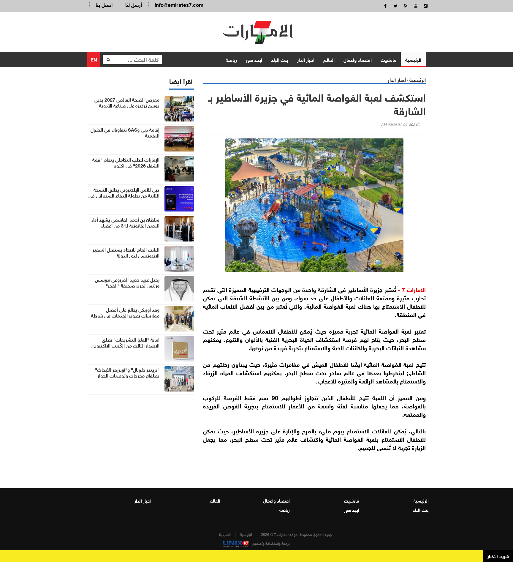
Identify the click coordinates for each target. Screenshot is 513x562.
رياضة (231, 59)
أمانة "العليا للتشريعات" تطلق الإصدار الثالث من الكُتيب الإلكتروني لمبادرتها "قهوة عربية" (125, 345)
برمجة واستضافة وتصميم (270, 543)
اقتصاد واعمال (357, 59)
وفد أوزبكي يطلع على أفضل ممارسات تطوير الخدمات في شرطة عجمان (125, 315)
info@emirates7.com (179, 4)
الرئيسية (413, 59)
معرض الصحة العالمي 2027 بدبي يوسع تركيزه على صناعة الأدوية (126, 102)
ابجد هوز (254, 59)
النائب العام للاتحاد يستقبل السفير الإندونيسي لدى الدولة (126, 252)
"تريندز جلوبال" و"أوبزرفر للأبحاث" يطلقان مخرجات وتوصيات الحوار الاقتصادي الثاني (127, 375)
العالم (329, 59)
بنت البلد (279, 59)
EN (94, 59)
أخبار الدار (397, 79)
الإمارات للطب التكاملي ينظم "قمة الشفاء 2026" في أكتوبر (125, 162)
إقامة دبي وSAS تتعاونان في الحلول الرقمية (125, 132)
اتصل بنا (104, 4)
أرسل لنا (133, 4)
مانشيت (388, 59)
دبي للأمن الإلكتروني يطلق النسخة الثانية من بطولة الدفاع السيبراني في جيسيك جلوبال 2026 (123, 195)
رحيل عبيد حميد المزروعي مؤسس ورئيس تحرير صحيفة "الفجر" (127, 282)
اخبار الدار (305, 59)
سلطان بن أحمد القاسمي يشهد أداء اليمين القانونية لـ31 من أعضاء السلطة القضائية (125, 225)
